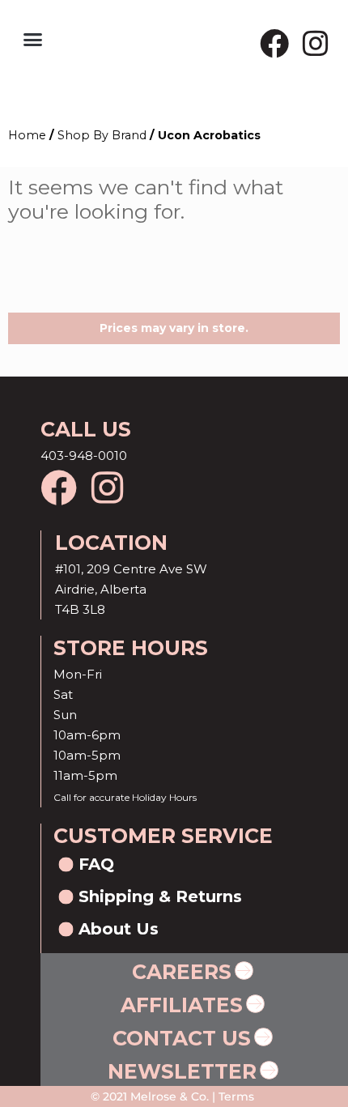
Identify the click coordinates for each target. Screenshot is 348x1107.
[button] (33, 39)
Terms (234, 1096)
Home (27, 135)
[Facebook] (274, 43)
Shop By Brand (101, 135)
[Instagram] (315, 43)
